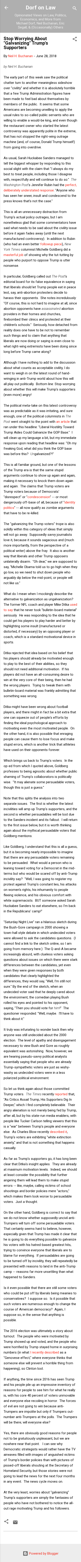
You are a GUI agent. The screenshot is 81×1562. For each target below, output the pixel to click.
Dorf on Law (41, 7)
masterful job (13, 255)
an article (63, 422)
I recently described (44, 1352)
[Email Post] (15, 1524)
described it (58, 1132)
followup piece (51, 244)
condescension (38, 497)
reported (61, 1094)
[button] (74, 39)
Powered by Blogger (43, 1553)
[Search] (74, 9)
